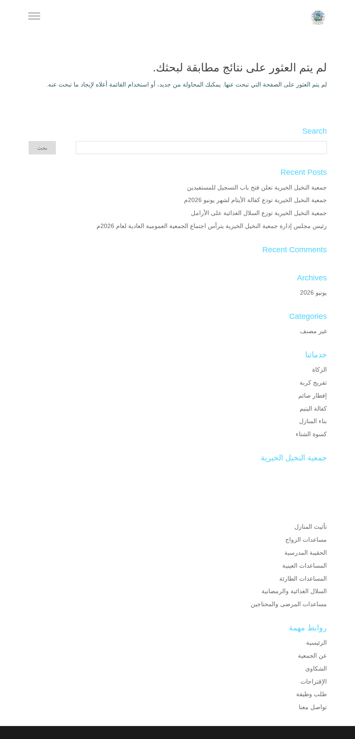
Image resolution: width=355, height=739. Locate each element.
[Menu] (34, 17)
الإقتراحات (313, 681)
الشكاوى (316, 668)
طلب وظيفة (311, 694)
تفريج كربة (313, 382)
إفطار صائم (312, 395)
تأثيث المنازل (310, 526)
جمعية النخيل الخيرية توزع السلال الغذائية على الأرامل (259, 212)
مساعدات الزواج (306, 539)
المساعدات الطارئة (303, 578)
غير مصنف (313, 331)
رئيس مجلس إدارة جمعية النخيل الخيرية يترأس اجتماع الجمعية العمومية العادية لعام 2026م (212, 225)
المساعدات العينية (304, 565)
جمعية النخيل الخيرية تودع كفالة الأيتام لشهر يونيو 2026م (255, 199)
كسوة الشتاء (311, 434)
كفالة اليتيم (313, 408)
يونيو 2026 (313, 292)
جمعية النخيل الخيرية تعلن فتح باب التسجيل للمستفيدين (257, 187)
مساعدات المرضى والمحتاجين (289, 604)
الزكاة (319, 369)
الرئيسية (316, 642)
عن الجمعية (312, 655)
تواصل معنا (313, 707)
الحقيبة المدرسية (305, 552)
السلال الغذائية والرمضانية (294, 591)
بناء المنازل (313, 421)
